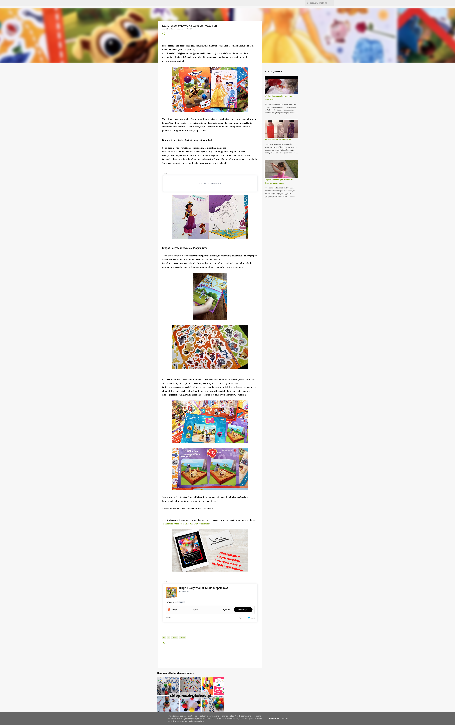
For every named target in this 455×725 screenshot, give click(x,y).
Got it (285, 718)
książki (182, 637)
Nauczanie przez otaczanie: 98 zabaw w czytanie (186, 524)
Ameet (174, 637)
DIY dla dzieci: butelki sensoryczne (278, 140)
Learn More (273, 718)
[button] (163, 33)
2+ (164, 637)
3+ (168, 637)
